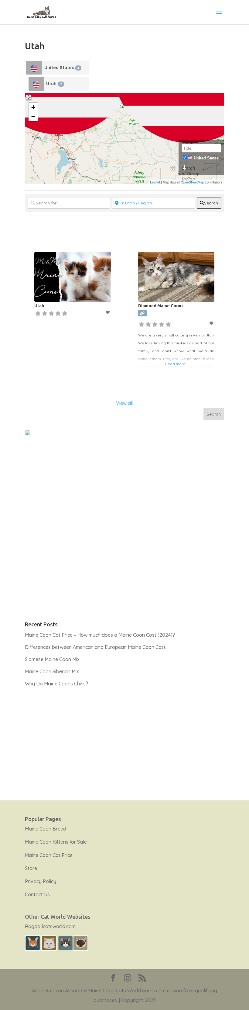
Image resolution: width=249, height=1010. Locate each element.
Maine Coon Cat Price (49, 855)
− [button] (33, 116)
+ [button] (33, 107)
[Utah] (36, 84)
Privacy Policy (40, 881)
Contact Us (37, 894)
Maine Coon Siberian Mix (52, 671)
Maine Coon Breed (45, 829)
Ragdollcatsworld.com (50, 926)
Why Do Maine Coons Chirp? (56, 684)
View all (124, 403)
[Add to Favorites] (108, 312)
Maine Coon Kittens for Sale (56, 842)
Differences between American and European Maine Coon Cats (95, 647)
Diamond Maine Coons (160, 305)
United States (61, 67)
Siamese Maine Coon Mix (52, 659)
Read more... (176, 363)
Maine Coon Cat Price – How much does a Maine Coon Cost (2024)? (100, 635)
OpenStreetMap (192, 181)
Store (31, 868)
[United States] (34, 68)
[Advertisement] (124, 740)
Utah (54, 83)
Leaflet (155, 181)
